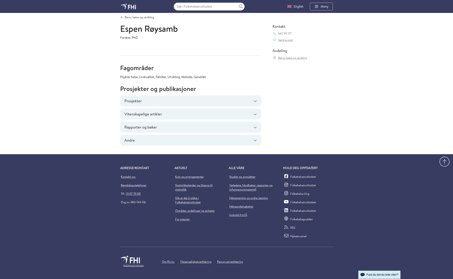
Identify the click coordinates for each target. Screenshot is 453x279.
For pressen (182, 219)
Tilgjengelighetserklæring (195, 262)
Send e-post (285, 40)
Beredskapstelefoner (133, 185)
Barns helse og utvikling (292, 58)
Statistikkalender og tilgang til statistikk (194, 187)
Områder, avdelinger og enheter (195, 211)
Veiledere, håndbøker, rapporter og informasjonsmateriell (251, 187)
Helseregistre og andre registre (248, 198)
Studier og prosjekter (242, 177)
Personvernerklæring (230, 262)
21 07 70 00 (133, 194)
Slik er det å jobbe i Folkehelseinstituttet (188, 200)
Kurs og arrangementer (189, 177)
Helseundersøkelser (241, 206)
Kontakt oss (128, 177)
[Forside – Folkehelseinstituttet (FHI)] (128, 6)
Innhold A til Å (238, 215)
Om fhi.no (168, 262)
